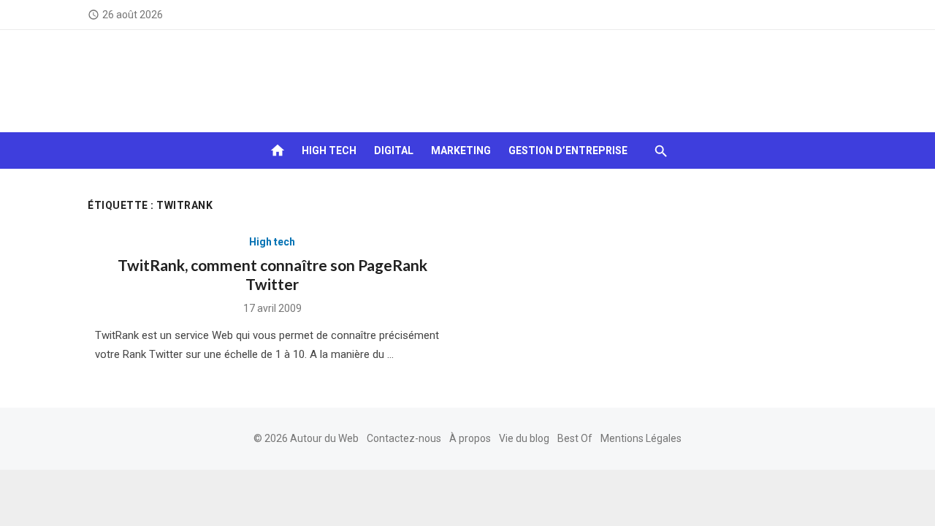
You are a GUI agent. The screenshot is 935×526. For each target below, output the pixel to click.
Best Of (574, 438)
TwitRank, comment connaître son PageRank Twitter (272, 274)
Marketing (461, 150)
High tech (329, 150)
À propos (470, 438)
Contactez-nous (404, 438)
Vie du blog (524, 438)
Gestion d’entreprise (567, 150)
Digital (393, 150)
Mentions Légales (641, 438)
